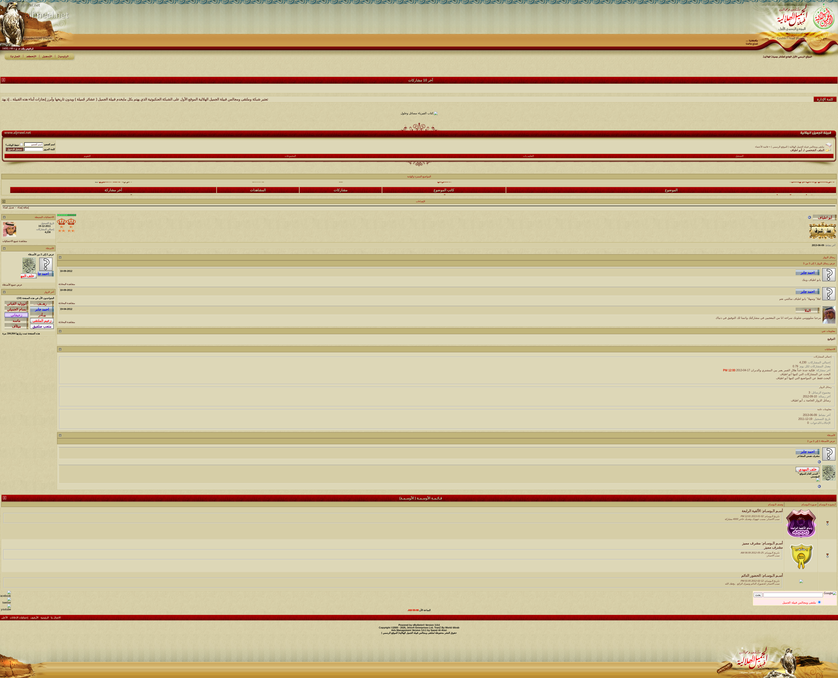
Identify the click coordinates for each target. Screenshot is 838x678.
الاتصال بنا (56, 617)
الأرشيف (34, 617)
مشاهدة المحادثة (66, 284)
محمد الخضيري (109, 186)
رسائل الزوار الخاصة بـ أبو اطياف (811, 400)
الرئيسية (45, 617)
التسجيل (739, 156)
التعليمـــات (528, 156)
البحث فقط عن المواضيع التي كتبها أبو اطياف (803, 378)
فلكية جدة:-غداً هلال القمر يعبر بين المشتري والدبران (783, 370)
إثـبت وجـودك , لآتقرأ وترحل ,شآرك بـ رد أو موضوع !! (797, 186)
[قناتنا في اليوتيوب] (5, 609)
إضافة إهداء (23, 207)
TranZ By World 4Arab (446, 627)
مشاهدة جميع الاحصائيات (14, 241)
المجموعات (290, 156)
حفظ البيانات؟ (12, 145)
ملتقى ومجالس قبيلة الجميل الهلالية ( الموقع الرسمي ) (797, 146)
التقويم (87, 156)
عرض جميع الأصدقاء (12, 284)
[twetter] (5, 602)
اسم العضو (49, 144)
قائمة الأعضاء (761, 146)
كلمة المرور (49, 149)
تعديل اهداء (8, 207)
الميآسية (444, 186)
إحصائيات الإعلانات (19, 617)
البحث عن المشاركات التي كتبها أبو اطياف (805, 374)
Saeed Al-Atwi (439, 630)
